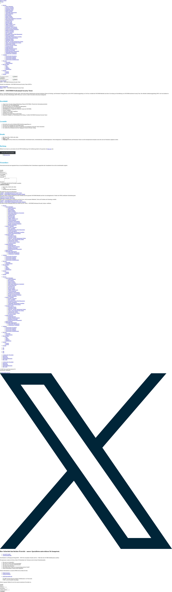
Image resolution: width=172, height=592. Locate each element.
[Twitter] (86, 548)
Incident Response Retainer (11, 48)
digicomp (49, 149)
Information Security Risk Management (13, 34)
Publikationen (8, 69)
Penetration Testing (9, 8)
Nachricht (2, 181)
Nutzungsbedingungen (7, 358)
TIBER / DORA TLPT (10, 24)
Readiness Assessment (10, 50)
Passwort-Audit (8, 22)
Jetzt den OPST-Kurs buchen (8, 152)
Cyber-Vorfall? (3, 80)
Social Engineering (9, 25)
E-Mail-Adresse (3, 589)
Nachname (2, 174)
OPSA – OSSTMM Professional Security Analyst (13, 202)
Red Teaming (8, 15)
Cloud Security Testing (10, 44)
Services (4, 5)
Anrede (1, 170)
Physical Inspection (9, 19)
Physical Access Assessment (11, 28)
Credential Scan (8, 21)
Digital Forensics (9, 11)
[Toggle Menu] (0, 3)
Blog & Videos (6, 64)
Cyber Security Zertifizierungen (12, 59)
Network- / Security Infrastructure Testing (14, 41)
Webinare (7, 68)
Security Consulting (9, 7)
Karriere (4, 70)
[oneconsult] (5, 372)
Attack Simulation (9, 6)
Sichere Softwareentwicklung (11, 37)
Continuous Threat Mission (11, 27)
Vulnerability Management (11, 12)
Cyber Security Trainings (10, 57)
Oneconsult (7, 62)
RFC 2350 (5, 359)
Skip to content (3, 0)
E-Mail (1, 175)
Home (1, 87)
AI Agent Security (9, 46)
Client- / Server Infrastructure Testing (13, 42)
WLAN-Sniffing (8, 23)
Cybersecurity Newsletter (8, 354)
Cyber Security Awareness (11, 56)
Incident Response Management (12, 51)
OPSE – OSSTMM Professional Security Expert (12, 194)
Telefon (1, 177)
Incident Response (9, 10)
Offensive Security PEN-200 (7, 198)
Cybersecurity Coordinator (11, 53)
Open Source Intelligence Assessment (13, 18)
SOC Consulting (8, 33)
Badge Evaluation (9, 17)
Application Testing (9, 40)
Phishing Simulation (9, 30)
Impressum (5, 356)
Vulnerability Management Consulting (13, 36)
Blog (6, 65)
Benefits (7, 73)
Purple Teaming (8, 16)
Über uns (5, 60)
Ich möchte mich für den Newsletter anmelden (11, 183)
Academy (5, 54)
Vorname (2, 172)
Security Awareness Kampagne (12, 29)
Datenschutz (5, 357)
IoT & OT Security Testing (11, 45)
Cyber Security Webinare (10, 58)
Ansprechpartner (8, 63)
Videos (6, 66)
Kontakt (4, 74)
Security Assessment (9, 35)
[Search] (2, 78)
